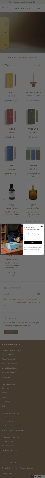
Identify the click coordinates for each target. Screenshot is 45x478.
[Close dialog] (42, 225)
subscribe (33, 242)
